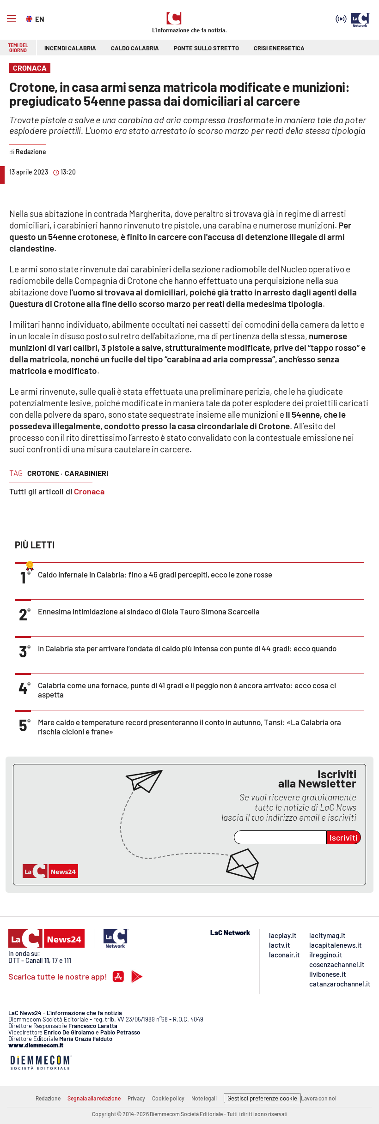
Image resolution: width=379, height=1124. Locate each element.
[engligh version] (30, 18)
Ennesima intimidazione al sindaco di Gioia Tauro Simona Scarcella (149, 611)
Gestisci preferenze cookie (262, 1098)
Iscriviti (344, 837)
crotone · (44, 473)
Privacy (136, 1098)
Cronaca (89, 491)
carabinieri (86, 473)
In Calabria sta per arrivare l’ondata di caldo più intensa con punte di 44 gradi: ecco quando (187, 648)
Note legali (204, 1098)
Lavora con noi (318, 1098)
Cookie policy (168, 1098)
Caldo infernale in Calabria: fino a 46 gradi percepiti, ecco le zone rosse (155, 574)
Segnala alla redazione (94, 1098)
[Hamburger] (11, 19)
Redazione (48, 1098)
